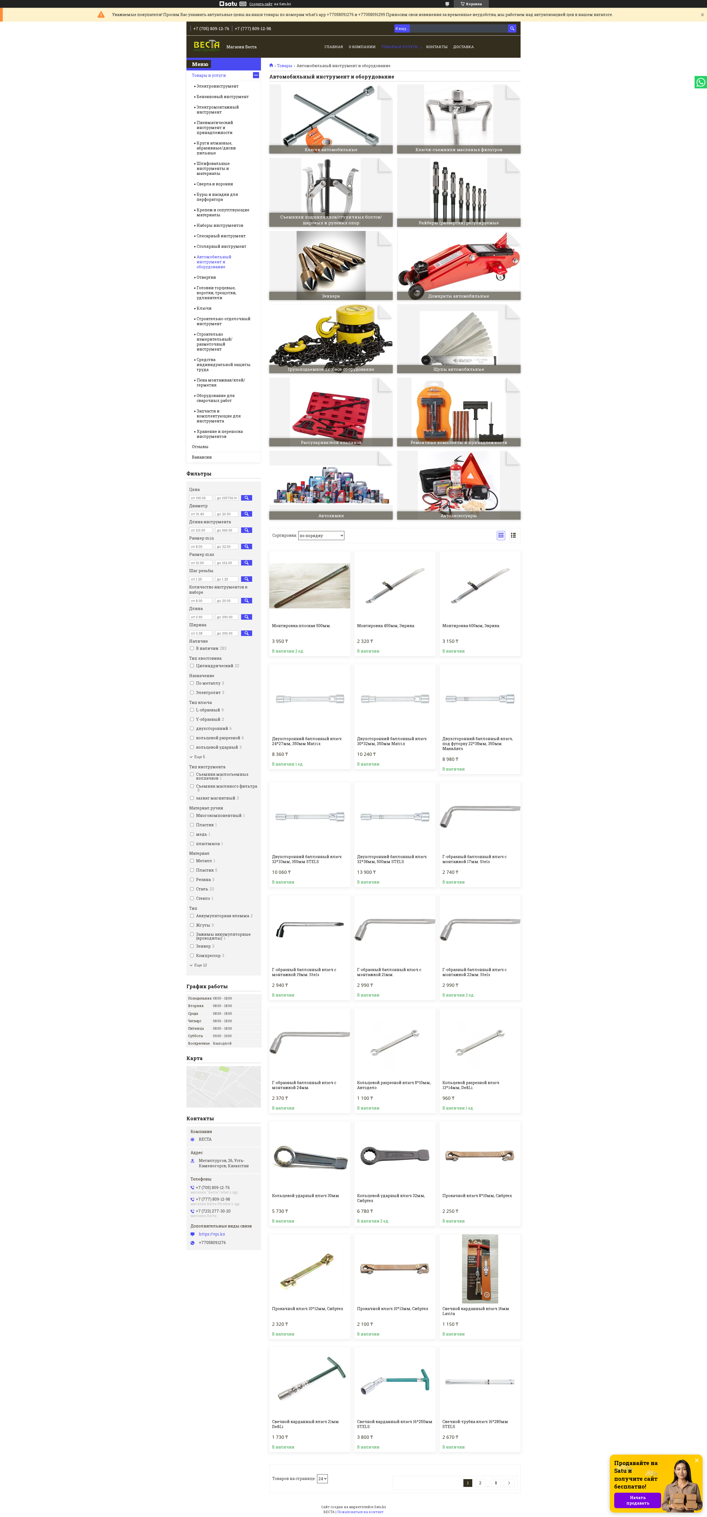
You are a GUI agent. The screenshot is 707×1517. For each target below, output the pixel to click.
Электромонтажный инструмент (218, 109)
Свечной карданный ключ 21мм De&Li (305, 1424)
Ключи (204, 308)
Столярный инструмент (221, 246)
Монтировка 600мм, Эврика (470, 625)
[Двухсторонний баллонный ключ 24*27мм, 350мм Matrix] (309, 698)
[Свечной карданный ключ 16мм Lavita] (480, 1268)
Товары (284, 65)
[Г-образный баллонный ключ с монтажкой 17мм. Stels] (480, 816)
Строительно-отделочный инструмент (223, 321)
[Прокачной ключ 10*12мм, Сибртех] (309, 1268)
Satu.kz (380, 1507)
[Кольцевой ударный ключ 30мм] (309, 1155)
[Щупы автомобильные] (459, 338)
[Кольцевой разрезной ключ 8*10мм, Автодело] (394, 1042)
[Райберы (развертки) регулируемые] (459, 192)
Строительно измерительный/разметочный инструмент (215, 342)
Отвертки (206, 277)
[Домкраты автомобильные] (459, 265)
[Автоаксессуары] (459, 485)
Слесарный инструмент (221, 235)
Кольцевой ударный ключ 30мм (305, 1195)
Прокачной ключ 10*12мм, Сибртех (307, 1308)
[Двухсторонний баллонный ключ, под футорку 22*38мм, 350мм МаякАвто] (480, 698)
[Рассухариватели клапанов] (331, 411)
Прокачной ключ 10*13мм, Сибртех (392, 1308)
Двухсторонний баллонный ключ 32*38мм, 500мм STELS (392, 859)
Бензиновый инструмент (223, 96)
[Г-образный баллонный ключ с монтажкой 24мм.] (309, 1042)
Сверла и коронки (215, 183)
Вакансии (202, 457)
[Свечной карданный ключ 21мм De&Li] (309, 1381)
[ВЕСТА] (207, 47)
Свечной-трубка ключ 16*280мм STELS (475, 1424)
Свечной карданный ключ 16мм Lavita (475, 1311)
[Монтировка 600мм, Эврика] (480, 586)
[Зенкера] (331, 265)
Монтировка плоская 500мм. (301, 625)
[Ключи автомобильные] (331, 119)
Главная (334, 46)
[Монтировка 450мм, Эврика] (394, 586)
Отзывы (200, 446)
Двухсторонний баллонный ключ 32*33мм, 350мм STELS (307, 859)
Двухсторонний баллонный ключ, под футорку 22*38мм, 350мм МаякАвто (477, 743)
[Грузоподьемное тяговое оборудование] (331, 338)
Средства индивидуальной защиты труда (223, 364)
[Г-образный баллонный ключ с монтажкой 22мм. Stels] (480, 929)
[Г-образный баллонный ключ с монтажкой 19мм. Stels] (309, 929)
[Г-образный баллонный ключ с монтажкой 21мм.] (394, 929)
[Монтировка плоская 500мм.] (309, 586)
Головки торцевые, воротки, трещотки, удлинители (216, 292)
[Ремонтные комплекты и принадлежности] (459, 411)
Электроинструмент (218, 86)
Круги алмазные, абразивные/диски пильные (216, 148)
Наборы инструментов (220, 225)
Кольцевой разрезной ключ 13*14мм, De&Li (470, 1085)
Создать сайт (261, 4)
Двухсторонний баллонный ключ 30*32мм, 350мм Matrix (392, 741)
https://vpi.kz (212, 1234)
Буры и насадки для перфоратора (217, 197)
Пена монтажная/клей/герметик (221, 382)
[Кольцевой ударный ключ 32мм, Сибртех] (394, 1155)
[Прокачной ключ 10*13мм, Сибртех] (394, 1268)
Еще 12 (200, 965)
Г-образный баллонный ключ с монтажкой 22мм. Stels (474, 972)
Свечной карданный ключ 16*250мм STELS (394, 1424)
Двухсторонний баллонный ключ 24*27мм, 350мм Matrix (307, 741)
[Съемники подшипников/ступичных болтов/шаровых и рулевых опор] (331, 192)
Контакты (436, 46)
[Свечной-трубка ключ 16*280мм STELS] (480, 1381)
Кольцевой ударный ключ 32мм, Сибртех (391, 1198)
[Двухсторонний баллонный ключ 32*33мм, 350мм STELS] (309, 816)
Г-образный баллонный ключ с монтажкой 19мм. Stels (304, 972)
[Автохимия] (331, 485)
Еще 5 (199, 757)
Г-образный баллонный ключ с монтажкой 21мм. (389, 972)
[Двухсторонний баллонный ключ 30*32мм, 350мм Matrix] (394, 698)
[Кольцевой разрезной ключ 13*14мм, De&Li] (480, 1042)
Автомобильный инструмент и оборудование (214, 261)
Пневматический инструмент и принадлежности (215, 127)
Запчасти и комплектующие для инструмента (219, 416)
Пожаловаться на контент (360, 1512)
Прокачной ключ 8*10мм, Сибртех (477, 1195)
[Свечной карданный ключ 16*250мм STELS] (394, 1381)
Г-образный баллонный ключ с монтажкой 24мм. (304, 1085)
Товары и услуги (399, 46)
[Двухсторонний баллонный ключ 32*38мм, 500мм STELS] (394, 816)
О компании (362, 46)
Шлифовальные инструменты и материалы (213, 168)
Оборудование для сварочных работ (216, 398)
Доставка (463, 46)
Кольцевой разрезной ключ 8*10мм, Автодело (394, 1085)
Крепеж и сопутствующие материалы (223, 212)
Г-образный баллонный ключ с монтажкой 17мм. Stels (474, 859)
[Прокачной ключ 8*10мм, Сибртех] (480, 1155)
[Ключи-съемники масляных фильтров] (459, 119)
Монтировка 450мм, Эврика (385, 625)
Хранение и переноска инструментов (220, 434)
